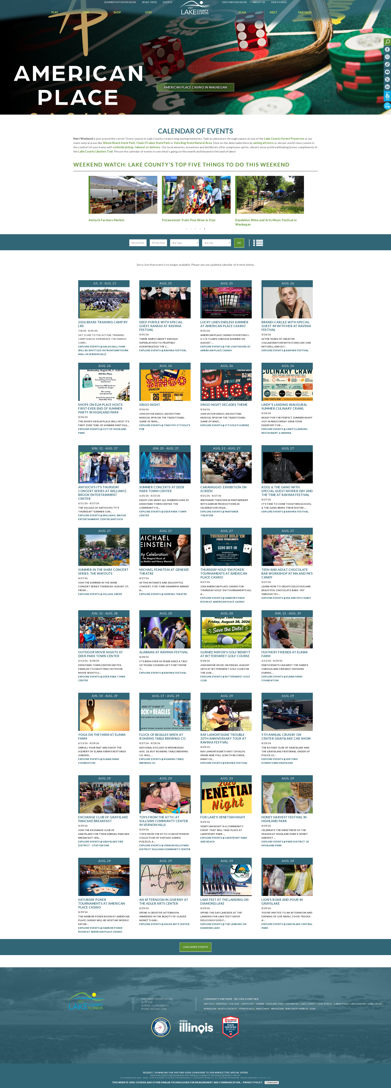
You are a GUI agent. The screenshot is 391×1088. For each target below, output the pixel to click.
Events (167, 2)
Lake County (308, 1004)
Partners (305, 12)
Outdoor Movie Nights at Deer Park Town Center (100, 654)
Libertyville (341, 1004)
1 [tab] (186, 228)
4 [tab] (200, 228)
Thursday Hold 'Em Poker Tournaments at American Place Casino (223, 573)
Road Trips (149, 2)
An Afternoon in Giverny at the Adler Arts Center (163, 901)
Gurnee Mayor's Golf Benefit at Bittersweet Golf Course (225, 654)
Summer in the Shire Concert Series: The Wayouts (103, 571)
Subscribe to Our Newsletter (211, 1072)
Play (54, 12)
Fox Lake (234, 1004)
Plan (242, 12)
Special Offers (239, 1072)
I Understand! (272, 1082)
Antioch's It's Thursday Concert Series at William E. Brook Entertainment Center (102, 492)
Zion (312, 1008)
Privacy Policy (232, 1075)
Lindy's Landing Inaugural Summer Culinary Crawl (284, 406)
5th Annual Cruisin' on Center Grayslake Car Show (286, 736)
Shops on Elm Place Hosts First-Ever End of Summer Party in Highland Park (100, 408)
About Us (259, 2)
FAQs (174, 1075)
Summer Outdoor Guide (120, 2)
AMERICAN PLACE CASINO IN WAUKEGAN (195, 87)
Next (307, 193)
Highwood (292, 1004)
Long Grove (375, 1004)
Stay (148, 12)
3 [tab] (195, 228)
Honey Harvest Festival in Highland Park (284, 819)
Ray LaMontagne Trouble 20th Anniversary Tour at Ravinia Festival (223, 738)
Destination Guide (234, 2)
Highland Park (275, 1004)
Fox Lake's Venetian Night (222, 817)
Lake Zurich (325, 1004)
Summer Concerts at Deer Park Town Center (161, 489)
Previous (83, 193)
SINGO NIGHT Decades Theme (224, 404)
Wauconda (262, 1008)
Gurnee (260, 1004)
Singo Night (149, 404)
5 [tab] (204, 228)
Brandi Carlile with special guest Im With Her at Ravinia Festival (286, 326)
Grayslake (247, 1004)
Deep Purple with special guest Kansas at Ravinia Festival (161, 326)
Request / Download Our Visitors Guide (167, 1072)
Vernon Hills (246, 1008)
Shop (117, 12)
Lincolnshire (358, 1004)
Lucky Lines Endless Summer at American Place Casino (224, 324)
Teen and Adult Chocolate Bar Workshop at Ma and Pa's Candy (287, 573)
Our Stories (279, 2)
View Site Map (186, 1075)
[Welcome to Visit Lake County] (197, 13)
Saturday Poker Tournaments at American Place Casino (101, 903)
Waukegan (277, 1008)
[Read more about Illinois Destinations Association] (230, 1040)
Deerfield (221, 1004)
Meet (273, 12)
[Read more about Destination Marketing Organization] (161, 1040)
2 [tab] (190, 228)
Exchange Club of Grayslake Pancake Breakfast (103, 819)
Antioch (209, 1004)
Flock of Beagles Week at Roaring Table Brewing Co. (162, 736)
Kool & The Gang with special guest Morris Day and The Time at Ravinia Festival (287, 491)
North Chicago (227, 1008)
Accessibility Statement (209, 1075)
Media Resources (160, 1075)
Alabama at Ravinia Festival (163, 652)
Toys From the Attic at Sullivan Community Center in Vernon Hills (163, 821)
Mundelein (210, 1008)
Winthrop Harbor (296, 1008)
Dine (86, 12)
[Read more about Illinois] (196, 1040)
